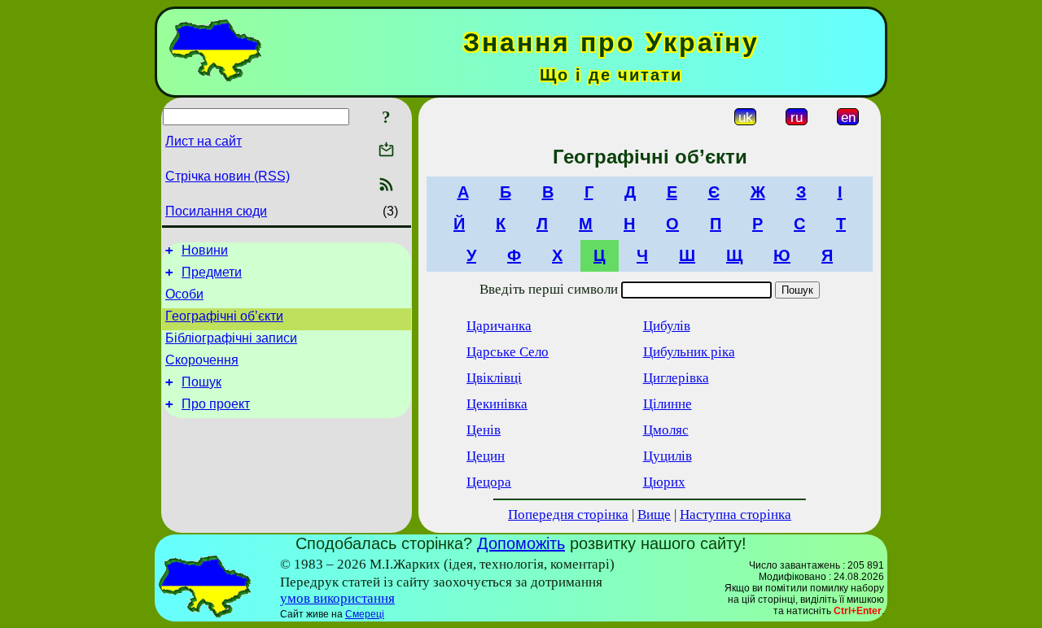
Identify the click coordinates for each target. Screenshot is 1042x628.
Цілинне (667, 404)
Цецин (485, 456)
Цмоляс (666, 430)
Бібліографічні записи (231, 338)
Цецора (488, 482)
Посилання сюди (216, 211)
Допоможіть (521, 543)
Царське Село (507, 352)
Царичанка (499, 326)
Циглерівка (676, 378)
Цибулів (666, 326)
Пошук (201, 382)
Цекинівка (497, 404)
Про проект (216, 404)
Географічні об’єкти (224, 316)
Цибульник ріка (689, 352)
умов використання (337, 598)
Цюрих (664, 482)
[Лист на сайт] (386, 151)
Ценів (483, 430)
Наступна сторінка (735, 514)
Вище (654, 514)
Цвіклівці (494, 378)
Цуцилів (667, 456)
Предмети (212, 272)
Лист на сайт (203, 141)
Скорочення (202, 360)
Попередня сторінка (568, 514)
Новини (205, 250)
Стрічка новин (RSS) (227, 176)
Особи (184, 294)
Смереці (364, 614)
